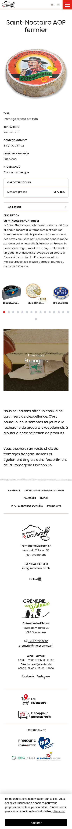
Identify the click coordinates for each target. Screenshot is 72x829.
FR (52, 5)
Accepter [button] (36, 822)
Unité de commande (16, 153)
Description (11, 215)
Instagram (43, 676)
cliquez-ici (59, 811)
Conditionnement (15, 140)
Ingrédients (11, 127)
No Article (14, 207)
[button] (4, 312)
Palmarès (30, 498)
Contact (14, 490)
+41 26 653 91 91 (38, 563)
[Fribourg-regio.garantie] (27, 743)
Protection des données (27, 506)
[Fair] (45, 743)
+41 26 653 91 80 (38, 641)
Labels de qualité (36, 730)
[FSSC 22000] (23, 758)
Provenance (11, 167)
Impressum (54, 506)
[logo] (8, 4)
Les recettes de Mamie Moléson (44, 490)
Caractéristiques (19, 182)
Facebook (28, 676)
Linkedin (36, 578)
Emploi (44, 498)
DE (58, 5)
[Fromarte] (48, 758)
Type (6, 113)
